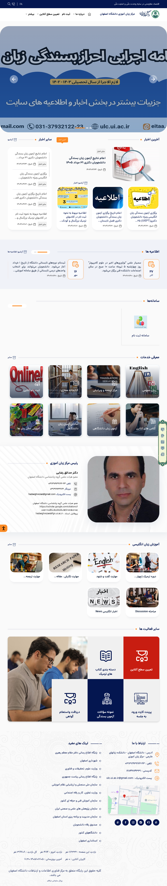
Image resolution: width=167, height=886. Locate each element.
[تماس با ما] (13, 4)
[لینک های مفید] (55, 753)
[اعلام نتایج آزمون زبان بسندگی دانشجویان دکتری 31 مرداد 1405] (108, 164)
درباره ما (80, 14)
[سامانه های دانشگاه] (162, 436)
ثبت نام (66, 14)
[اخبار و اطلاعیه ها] (162, 442)
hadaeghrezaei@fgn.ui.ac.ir (49, 514)
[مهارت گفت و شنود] (104, 567)
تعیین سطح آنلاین (49, 14)
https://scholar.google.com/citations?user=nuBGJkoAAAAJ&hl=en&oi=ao (59, 508)
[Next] (153, 79)
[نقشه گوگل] (133, 800)
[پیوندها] (162, 448)
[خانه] (162, 430)
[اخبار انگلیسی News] (104, 602)
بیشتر (31, 14)
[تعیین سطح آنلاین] (141, 658)
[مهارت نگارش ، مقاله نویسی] (65, 567)
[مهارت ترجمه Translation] (26, 567)
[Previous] (14, 79)
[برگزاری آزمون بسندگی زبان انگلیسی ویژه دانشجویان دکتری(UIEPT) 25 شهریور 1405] (143, 208)
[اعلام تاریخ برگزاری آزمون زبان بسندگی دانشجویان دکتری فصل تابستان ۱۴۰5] (108, 208)
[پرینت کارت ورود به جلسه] (141, 700)
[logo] (149, 14)
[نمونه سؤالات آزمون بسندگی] (105, 700)
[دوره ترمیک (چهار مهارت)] (142, 567)
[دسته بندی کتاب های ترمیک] (105, 658)
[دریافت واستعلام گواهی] (70, 700)
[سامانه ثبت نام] (140, 327)
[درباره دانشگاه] (162, 455)
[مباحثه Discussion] (142, 602)
